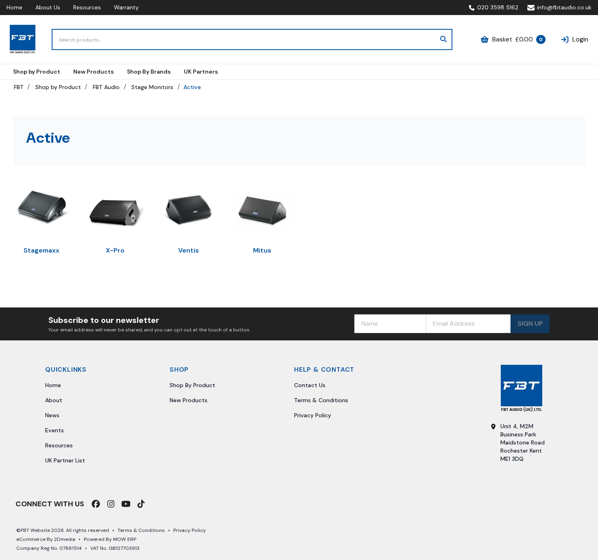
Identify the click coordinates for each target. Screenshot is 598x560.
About (53, 400)
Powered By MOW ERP (110, 539)
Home (14, 7)
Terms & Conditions (321, 400)
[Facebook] (96, 504)
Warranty (126, 7)
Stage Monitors (152, 87)
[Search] (443, 39)
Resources (87, 7)
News (52, 415)
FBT (19, 87)
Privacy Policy (312, 415)
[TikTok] (141, 504)
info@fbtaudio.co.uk (564, 7)
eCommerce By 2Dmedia (45, 539)
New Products (188, 400)
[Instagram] (111, 504)
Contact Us (309, 385)
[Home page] (22, 39)
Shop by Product (58, 87)
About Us (47, 7)
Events (54, 430)
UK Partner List (65, 460)
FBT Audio (106, 87)
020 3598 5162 (497, 7)
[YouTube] (126, 504)
